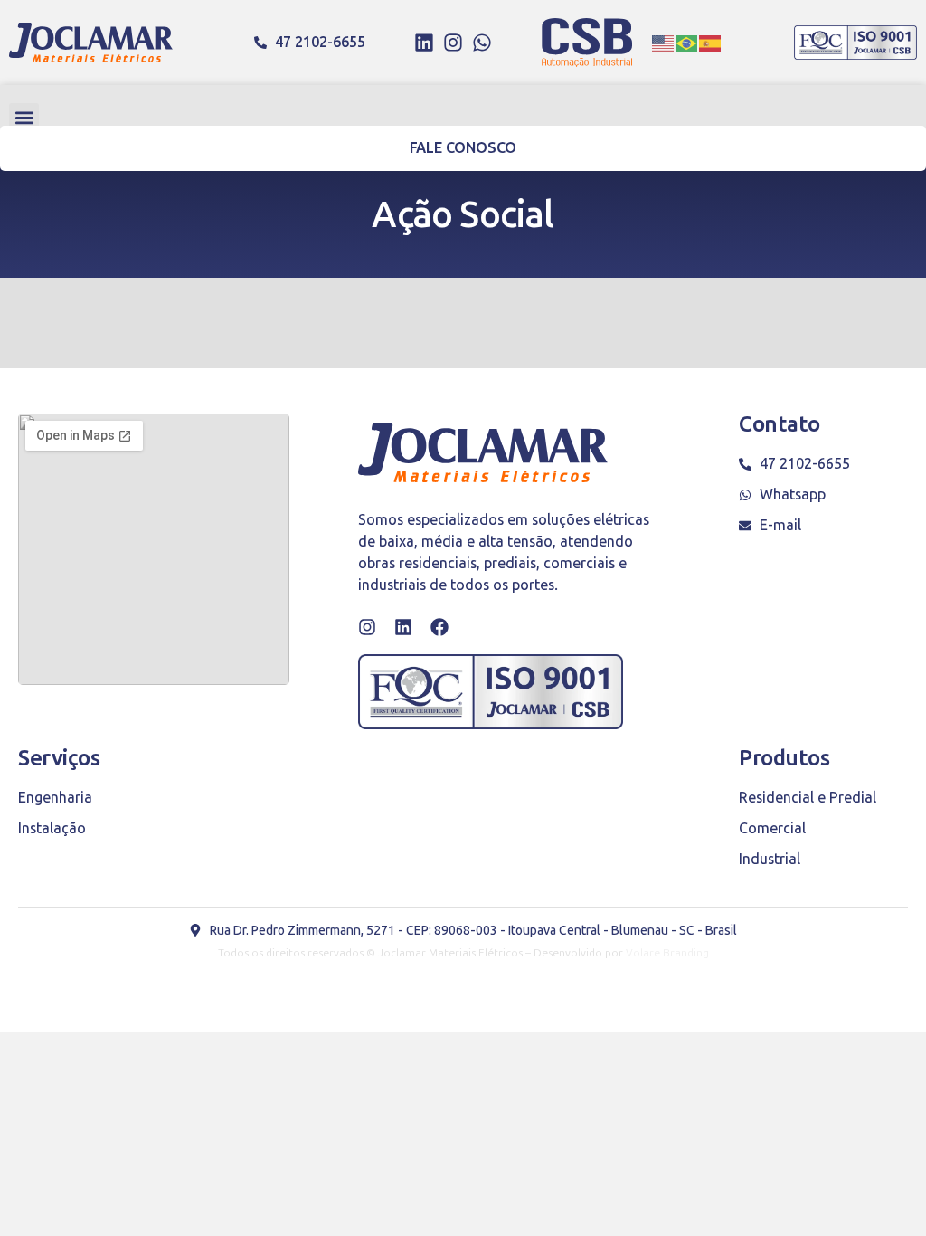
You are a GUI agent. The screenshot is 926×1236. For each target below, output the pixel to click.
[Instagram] (453, 42)
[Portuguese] (687, 42)
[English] (664, 42)
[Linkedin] (424, 42)
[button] (24, 118)
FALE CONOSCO (463, 148)
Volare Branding (667, 952)
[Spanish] (711, 42)
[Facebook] (439, 627)
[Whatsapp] (482, 42)
